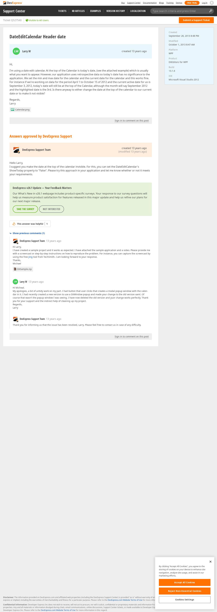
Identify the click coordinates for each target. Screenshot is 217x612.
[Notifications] (212, 3)
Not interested (51, 209)
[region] (184, 583)
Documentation (150, 2)
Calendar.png (22, 109)
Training (169, 2)
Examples (95, 11)
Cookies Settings (184, 599)
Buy (123, 2)
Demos (179, 2)
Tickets (62, 11)
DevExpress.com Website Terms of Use (125, 600)
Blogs (161, 2)
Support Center (134, 2)
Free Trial (192, 2)
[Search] (210, 11)
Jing (30, 256)
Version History (115, 11)
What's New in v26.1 (30, 193)
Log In (204, 2)
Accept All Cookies (184, 582)
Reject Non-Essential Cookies (184, 591)
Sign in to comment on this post (132, 120)
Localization (138, 11)
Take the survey (25, 209)
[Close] (210, 561)
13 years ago (53, 241)
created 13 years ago (134, 51)
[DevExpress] (13, 3)
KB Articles (78, 11)
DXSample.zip (24, 269)
